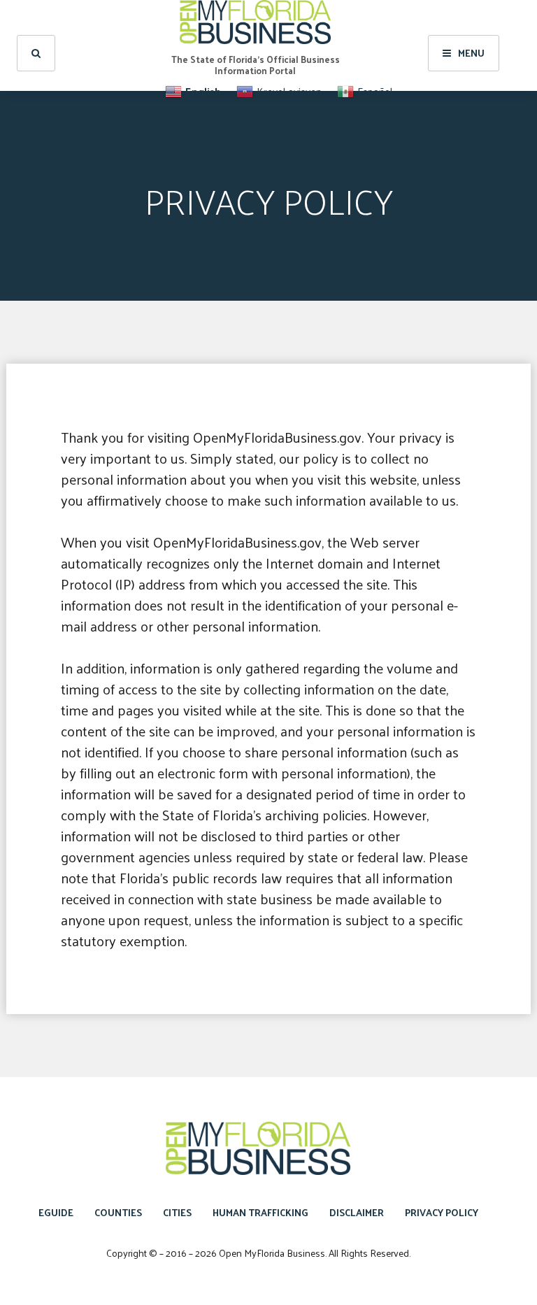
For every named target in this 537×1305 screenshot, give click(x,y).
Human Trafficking (260, 1212)
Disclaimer (356, 1212)
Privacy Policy (441, 1212)
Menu (471, 53)
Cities (177, 1212)
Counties (118, 1212)
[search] (36, 53)
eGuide (55, 1212)
